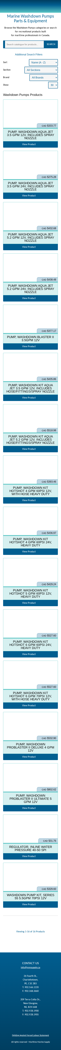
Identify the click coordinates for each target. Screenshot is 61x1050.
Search (51, 44)
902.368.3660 (32, 991)
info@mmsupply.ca (30, 967)
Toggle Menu (55, 6)
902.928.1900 (32, 1011)
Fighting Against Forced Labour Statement (30, 1035)
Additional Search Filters (29, 54)
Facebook (50, 1024)
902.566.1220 (32, 987)
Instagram (12, 1024)
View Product (30, 123)
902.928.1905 (32, 1014)
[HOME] (18, 6)
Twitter (32, 1024)
